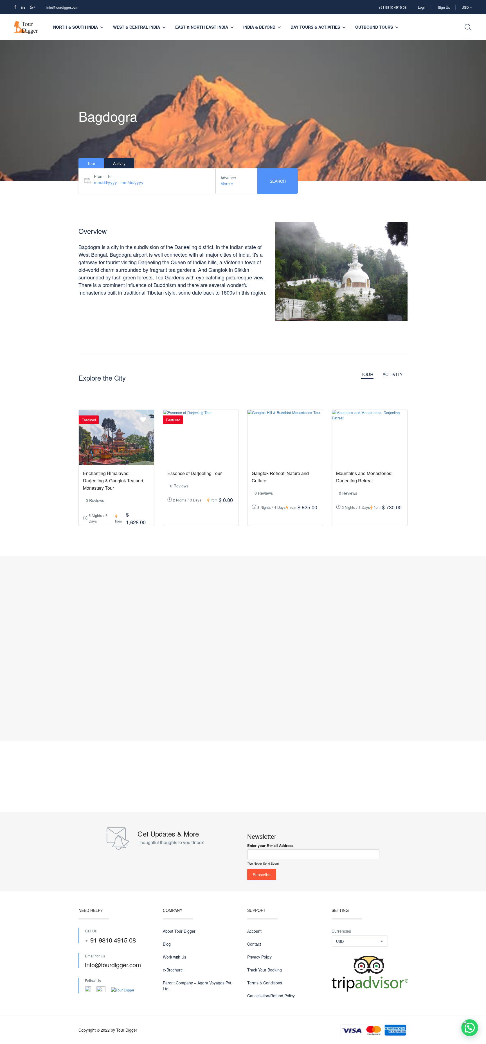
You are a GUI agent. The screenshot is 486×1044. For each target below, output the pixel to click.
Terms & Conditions (264, 983)
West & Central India (136, 27)
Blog (167, 944)
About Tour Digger (179, 931)
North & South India (75, 27)
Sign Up (444, 7)
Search (278, 181)
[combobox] (360, 941)
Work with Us (174, 957)
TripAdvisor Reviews (368, 974)
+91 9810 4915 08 (393, 7)
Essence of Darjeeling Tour (194, 473)
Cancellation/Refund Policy (271, 995)
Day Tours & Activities (315, 27)
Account (254, 931)
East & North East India (201, 27)
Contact (254, 944)
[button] (469, 1027)
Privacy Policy (259, 957)
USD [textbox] (340, 941)
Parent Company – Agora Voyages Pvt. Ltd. (197, 985)
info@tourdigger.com (62, 7)
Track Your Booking (264, 970)
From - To (103, 176)
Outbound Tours (374, 27)
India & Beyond (259, 27)
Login (422, 7)
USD (466, 7)
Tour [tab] (91, 163)
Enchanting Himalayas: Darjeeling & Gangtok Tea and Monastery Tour (113, 480)
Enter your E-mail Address (270, 845)
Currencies (341, 931)
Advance (228, 177)
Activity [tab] (119, 163)
